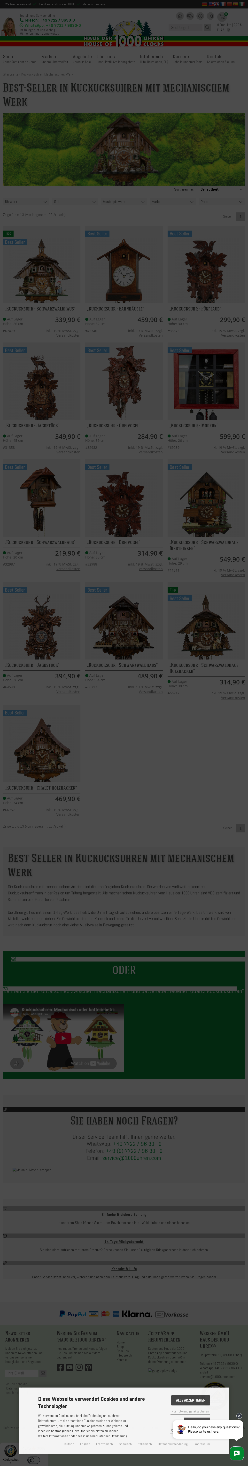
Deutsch (68, 1444)
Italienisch (145, 1444)
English (85, 1444)
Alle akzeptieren (190, 1400)
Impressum (202, 1444)
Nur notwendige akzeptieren (190, 1411)
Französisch (104, 1444)
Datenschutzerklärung (173, 1444)
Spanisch (125, 1444)
